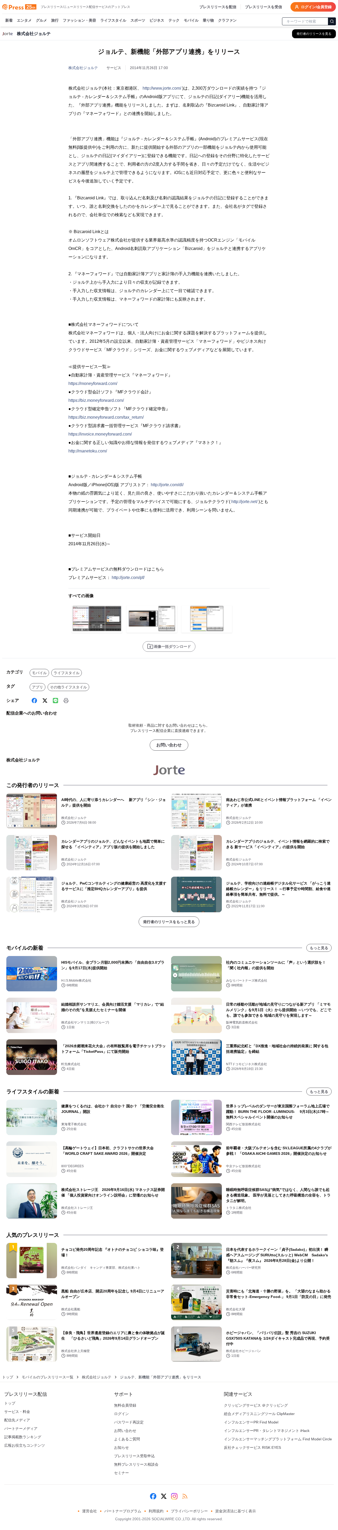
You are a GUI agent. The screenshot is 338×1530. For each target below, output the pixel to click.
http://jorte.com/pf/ (128, 577)
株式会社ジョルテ (83, 68)
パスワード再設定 (129, 1422)
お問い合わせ (169, 745)
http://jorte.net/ (244, 501)
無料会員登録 (125, 1405)
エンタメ (24, 20)
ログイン (121, 1414)
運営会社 (89, 1511)
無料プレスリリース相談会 (136, 1464)
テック (174, 20)
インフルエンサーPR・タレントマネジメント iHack (266, 1430)
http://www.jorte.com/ (162, 88)
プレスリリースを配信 (217, 7)
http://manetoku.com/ (87, 451)
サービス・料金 (17, 1412)
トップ (7, 1377)
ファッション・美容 (79, 20)
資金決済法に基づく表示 (235, 1511)
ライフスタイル (113, 20)
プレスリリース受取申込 (134, 1456)
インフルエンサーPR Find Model (251, 1422)
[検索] (332, 21)
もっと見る (319, 948)
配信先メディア (17, 1420)
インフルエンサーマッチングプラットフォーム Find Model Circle (278, 1439)
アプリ (37, 687)
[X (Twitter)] (45, 700)
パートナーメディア (20, 1428)
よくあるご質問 (127, 1439)
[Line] (55, 700)
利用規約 (156, 1511)
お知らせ (121, 1447)
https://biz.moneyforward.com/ (96, 400)
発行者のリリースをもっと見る (169, 922)
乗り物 (208, 20)
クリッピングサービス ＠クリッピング (256, 1405)
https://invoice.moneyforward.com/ (100, 434)
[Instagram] (174, 1496)
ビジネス (156, 20)
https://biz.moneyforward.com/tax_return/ (106, 417)
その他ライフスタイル (68, 687)
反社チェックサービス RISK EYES (252, 1447)
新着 (9, 20)
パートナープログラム (122, 1511)
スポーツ (137, 20)
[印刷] (66, 700)
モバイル (191, 20)
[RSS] (185, 1496)
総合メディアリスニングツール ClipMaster (259, 1414)
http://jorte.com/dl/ (167, 484)
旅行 (55, 20)
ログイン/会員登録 (316, 7)
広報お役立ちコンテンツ (24, 1445)
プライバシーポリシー (189, 1511)
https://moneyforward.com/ (92, 383)
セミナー (121, 1473)
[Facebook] (34, 700)
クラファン (227, 20)
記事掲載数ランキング (22, 1437)
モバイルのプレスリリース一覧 (47, 1377)
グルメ (41, 20)
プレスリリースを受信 (263, 7)
